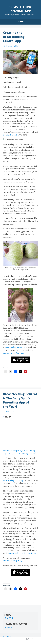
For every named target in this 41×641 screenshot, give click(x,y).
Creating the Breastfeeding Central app (14, 36)
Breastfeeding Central (11, 135)
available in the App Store (13, 353)
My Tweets (8, 627)
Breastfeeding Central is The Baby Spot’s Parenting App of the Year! (20, 400)
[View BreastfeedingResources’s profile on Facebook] (5, 618)
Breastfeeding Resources (15, 347)
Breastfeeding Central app (20, 9)
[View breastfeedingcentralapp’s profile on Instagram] (10, 618)
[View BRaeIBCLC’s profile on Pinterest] (12, 618)
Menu (20, 21)
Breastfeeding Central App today (22, 553)
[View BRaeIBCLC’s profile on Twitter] (7, 618)
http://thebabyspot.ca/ (12, 561)
